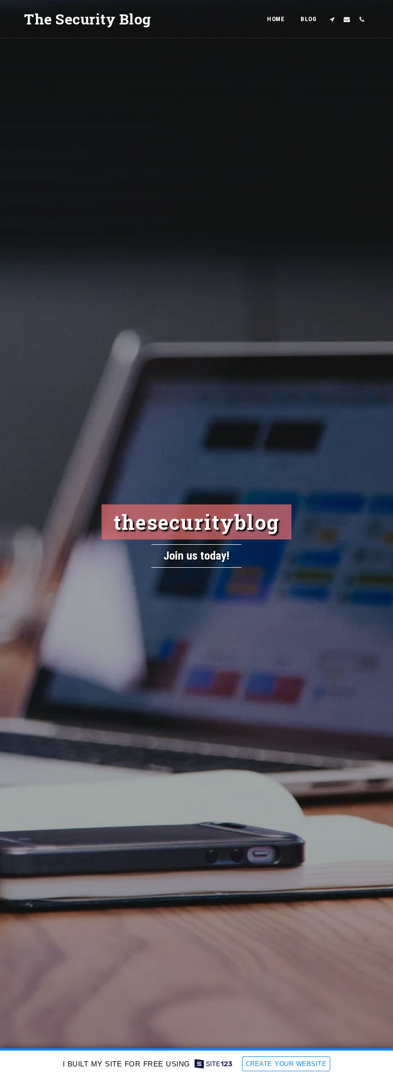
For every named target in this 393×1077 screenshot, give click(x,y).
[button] (332, 19)
